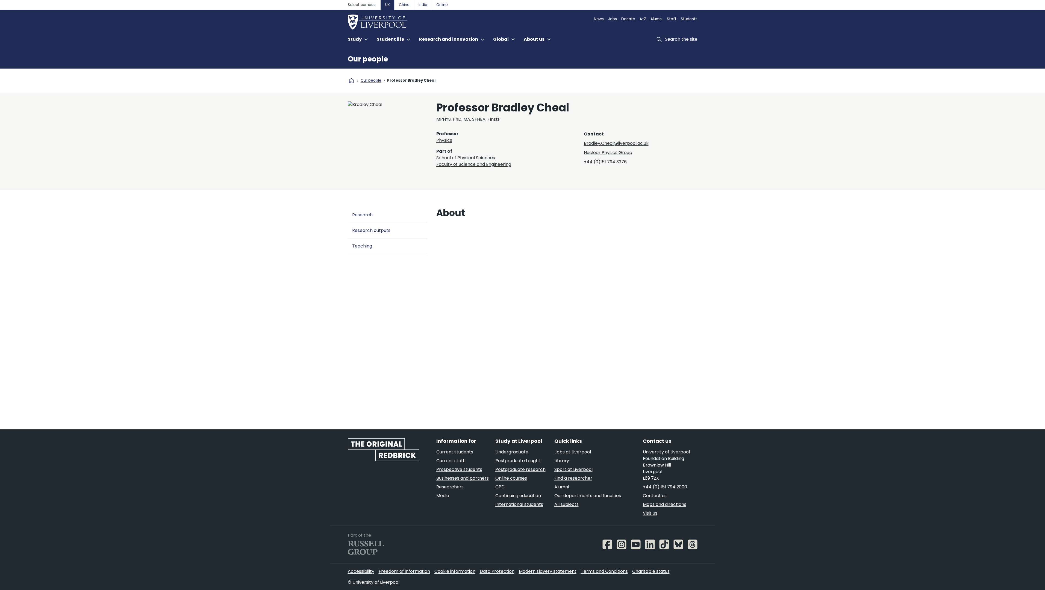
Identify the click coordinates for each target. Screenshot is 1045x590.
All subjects (566, 504)
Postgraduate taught (517, 461)
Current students (454, 452)
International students (519, 504)
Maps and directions (664, 504)
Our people (368, 59)
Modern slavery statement (547, 571)
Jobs (612, 19)
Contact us (655, 495)
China (404, 4)
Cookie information (454, 571)
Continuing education (518, 495)
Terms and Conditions (604, 571)
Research (362, 215)
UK (387, 4)
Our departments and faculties (587, 495)
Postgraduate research (520, 469)
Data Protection (497, 571)
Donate (628, 19)
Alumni (656, 19)
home (351, 80)
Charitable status (651, 571)
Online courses (511, 478)
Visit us (650, 513)
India (423, 4)
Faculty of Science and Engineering (473, 164)
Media (442, 495)
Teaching (362, 246)
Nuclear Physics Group (608, 152)
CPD (500, 487)
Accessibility (361, 571)
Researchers (450, 487)
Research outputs (371, 230)
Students (689, 19)
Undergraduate (511, 452)
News (599, 19)
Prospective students (459, 469)
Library (561, 461)
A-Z (643, 19)
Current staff (450, 461)
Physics (444, 140)
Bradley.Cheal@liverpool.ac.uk (616, 143)
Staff (671, 19)
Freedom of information (404, 571)
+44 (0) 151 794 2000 (665, 487)
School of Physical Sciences (465, 158)
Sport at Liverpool (573, 469)
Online (442, 4)
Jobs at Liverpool (572, 452)
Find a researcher (573, 478)
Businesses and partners (462, 478)
